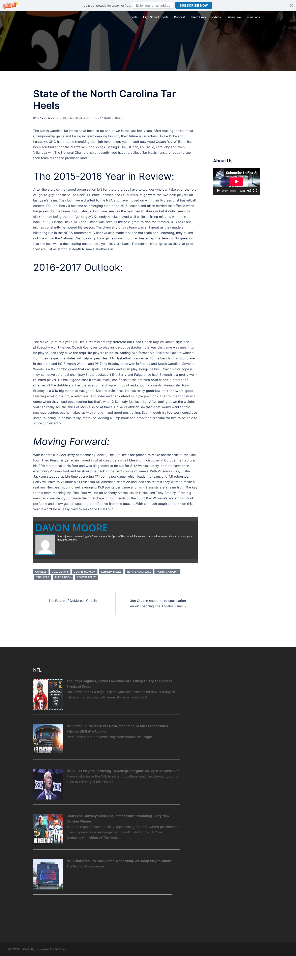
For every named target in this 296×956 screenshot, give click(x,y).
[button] (148, 5)
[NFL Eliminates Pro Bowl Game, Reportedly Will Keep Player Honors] (48, 874)
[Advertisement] (115, 306)
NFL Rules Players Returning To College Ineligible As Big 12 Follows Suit (122, 771)
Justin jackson (84, 571)
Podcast (179, 17)
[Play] (218, 191)
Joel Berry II (60, 571)
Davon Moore (48, 117)
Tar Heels (42, 577)
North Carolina (167, 571)
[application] (236, 181)
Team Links (198, 17)
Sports (133, 17)
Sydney (60, 949)
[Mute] (249, 191)
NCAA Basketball (108, 117)
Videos (216, 17)
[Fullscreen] (255, 191)
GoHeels (41, 571)
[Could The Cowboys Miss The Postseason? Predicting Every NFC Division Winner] (48, 829)
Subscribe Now (194, 5)
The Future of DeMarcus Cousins (73, 601)
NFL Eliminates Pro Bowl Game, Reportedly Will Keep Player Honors (119, 861)
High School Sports (156, 17)
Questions (253, 17)
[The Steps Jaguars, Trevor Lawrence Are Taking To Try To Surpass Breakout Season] (48, 694)
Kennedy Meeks (111, 571)
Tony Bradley (86, 577)
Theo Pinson (63, 577)
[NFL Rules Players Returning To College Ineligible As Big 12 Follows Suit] (48, 784)
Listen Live (234, 17)
